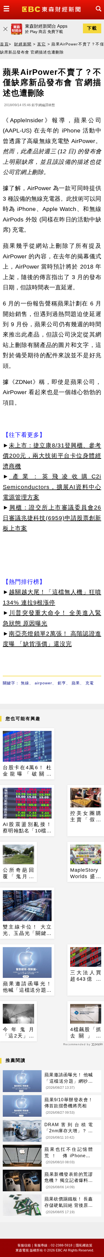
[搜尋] (97, 13)
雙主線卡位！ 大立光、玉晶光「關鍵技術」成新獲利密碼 (27, 930)
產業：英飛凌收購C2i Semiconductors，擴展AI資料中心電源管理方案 (52, 486)
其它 (41, 44)
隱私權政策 (84, 1245)
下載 (92, 28)
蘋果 (76, 683)
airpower (43, 683)
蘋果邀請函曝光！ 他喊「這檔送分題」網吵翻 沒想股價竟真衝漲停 (27, 987)
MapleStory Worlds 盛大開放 (86, 873)
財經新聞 (22, 44)
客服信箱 (24, 1245)
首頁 (4, 44)
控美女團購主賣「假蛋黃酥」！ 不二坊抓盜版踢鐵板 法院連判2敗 (86, 816)
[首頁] (52, 8)
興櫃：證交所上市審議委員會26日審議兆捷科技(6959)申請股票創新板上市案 (52, 517)
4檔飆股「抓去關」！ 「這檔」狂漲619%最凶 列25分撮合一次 (86, 1033)
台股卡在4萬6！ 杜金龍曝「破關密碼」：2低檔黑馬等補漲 (27, 771)
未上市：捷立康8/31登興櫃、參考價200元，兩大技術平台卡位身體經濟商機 (52, 455)
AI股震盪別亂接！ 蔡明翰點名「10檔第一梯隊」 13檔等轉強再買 (27, 828)
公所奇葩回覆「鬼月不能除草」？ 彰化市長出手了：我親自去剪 (18, 873)
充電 (89, 683)
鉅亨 (62, 683)
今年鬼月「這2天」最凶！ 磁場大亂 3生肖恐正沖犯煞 (18, 1033)
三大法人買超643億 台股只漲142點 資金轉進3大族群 (86, 976)
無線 (25, 683)
